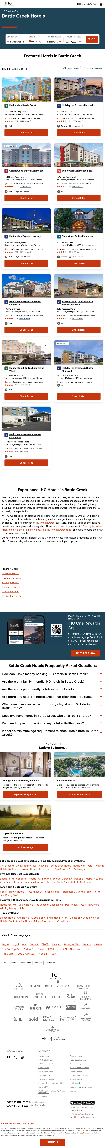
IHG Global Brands (46, 1060)
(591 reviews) (24, 385)
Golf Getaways (77, 869)
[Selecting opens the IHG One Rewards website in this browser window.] (52, 1038)
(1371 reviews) (77, 252)
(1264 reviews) (25, 252)
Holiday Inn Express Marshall (77, 105)
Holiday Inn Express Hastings (25, 236)
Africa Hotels (63, 921)
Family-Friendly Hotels (12, 891)
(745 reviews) (25, 451)
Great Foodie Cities (26, 865)
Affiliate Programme (78, 1063)
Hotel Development (78, 1060)
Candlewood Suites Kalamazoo (26, 171)
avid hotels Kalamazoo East (77, 171)
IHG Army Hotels (45, 1071)
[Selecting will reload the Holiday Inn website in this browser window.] (86, 1007)
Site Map (73, 1091)
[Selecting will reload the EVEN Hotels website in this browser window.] (53, 1007)
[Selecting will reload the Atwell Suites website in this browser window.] (48, 1018)
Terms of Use (44, 1087)
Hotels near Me (8, 904)
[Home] (5, 962)
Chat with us (43, 1067)
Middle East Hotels (44, 921)
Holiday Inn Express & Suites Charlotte (25, 303)
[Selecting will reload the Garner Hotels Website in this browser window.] (19, 1018)
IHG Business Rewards (79, 1067)
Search (92, 39)
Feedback (42, 1096)
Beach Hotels (7, 878)
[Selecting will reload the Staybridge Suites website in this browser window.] (68, 1018)
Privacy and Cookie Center (81, 1087)
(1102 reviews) (77, 121)
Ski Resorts (14, 869)
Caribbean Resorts (26, 878)
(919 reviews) (77, 318)
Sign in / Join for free (88, 4)
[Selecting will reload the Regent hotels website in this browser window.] (35, 985)
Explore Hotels (76, 1056)
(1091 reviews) (25, 186)
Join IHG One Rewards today (56, 529)
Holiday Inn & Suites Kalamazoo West (26, 369)
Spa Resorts (61, 869)
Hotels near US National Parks (43, 891)
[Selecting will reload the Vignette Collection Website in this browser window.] (83, 985)
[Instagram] (22, 1057)
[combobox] (17, 41)
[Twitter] (15, 1057)
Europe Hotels (7, 917)
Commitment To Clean (79, 1075)
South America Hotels (20, 921)
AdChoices (74, 1083)
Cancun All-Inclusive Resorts (77, 878)
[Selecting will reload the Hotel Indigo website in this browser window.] (39, 996)
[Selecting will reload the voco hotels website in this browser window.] (56, 996)
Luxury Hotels (25, 904)
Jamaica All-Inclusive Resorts (39, 882)
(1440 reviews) (25, 121)
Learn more (77, 1113)
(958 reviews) (24, 318)
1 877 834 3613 (37, 1104)
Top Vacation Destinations (49, 904)
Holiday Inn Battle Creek (22, 105)
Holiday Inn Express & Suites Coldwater (25, 436)
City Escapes (7, 865)
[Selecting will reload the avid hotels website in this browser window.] (33, 1018)
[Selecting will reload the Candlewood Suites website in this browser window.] (52, 1029)
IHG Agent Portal (45, 1063)
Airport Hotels (29, 869)
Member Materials (46, 1079)
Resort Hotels (46, 869)
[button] (101, 4)
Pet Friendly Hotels (75, 904)
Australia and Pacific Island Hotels (49, 917)
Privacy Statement (84, 1133)
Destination (12, 37)
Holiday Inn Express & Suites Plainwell (77, 369)
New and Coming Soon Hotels (55, 865)
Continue (52, 1142)
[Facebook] (9, 1057)
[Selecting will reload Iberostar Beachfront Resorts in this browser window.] (35, 1007)
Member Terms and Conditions (51, 1083)
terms (83, 1130)
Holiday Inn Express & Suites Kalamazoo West (77, 303)
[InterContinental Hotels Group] (8, 4)
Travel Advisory (76, 1071)
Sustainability (44, 1075)
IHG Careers (43, 1056)
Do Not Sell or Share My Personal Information (52, 1091)
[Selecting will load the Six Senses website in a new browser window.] (19, 985)
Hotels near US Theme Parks (76, 891)
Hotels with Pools (82, 865)
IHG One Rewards (44, 522)
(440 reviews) (77, 186)
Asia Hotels (23, 917)
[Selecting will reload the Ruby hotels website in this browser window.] (71, 996)
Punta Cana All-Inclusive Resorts (74, 882)
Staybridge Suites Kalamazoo (78, 236)
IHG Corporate (76, 1079)
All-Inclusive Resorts (49, 878)
